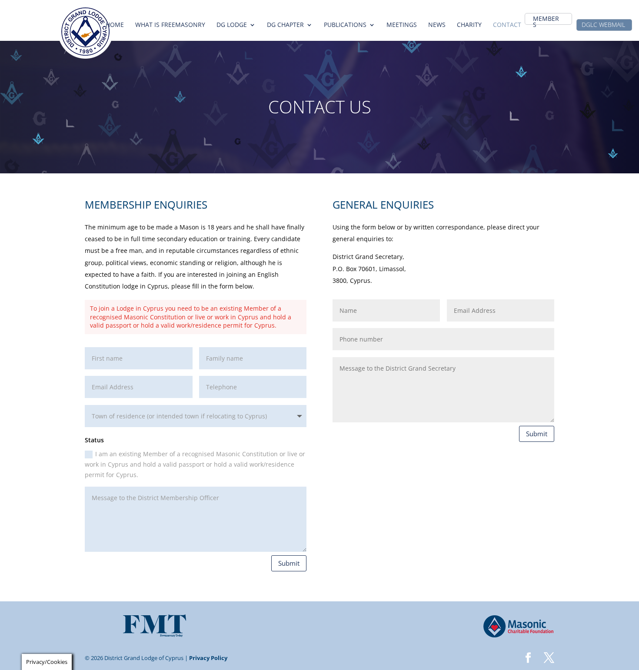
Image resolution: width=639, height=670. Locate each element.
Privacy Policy (208, 658)
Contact (507, 25)
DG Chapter (285, 25)
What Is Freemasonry (170, 25)
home (115, 25)
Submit (289, 563)
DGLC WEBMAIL (603, 25)
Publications (345, 25)
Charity (469, 25)
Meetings (401, 25)
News (437, 25)
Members (546, 22)
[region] (319, 106)
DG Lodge (231, 25)
